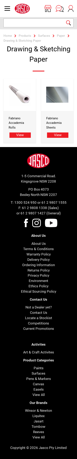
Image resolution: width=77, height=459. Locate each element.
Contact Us (38, 313)
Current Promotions (38, 329)
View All (38, 395)
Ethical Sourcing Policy (38, 291)
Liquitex (38, 416)
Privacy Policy (38, 275)
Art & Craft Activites (38, 352)
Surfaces (38, 373)
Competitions (38, 323)
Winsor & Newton (38, 410)
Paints (39, 368)
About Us (38, 244)
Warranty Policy (38, 254)
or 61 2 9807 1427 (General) (38, 213)
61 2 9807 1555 (54, 202)
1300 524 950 (25, 202)
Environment (38, 281)
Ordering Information (38, 265)
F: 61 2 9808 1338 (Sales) (38, 208)
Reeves (38, 432)
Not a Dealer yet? (38, 307)
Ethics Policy (38, 286)
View (20, 135)
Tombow (38, 426)
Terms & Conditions (38, 249)
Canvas (38, 384)
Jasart (39, 421)
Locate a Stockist (38, 318)
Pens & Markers (38, 379)
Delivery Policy (38, 260)
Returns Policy (39, 270)
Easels (38, 389)
